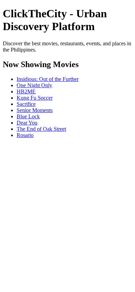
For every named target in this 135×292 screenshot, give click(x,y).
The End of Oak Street (41, 129)
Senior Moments (35, 110)
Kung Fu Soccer (35, 98)
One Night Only (34, 85)
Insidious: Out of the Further (48, 79)
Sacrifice (26, 104)
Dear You (27, 123)
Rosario (25, 135)
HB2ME (26, 91)
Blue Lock (28, 116)
